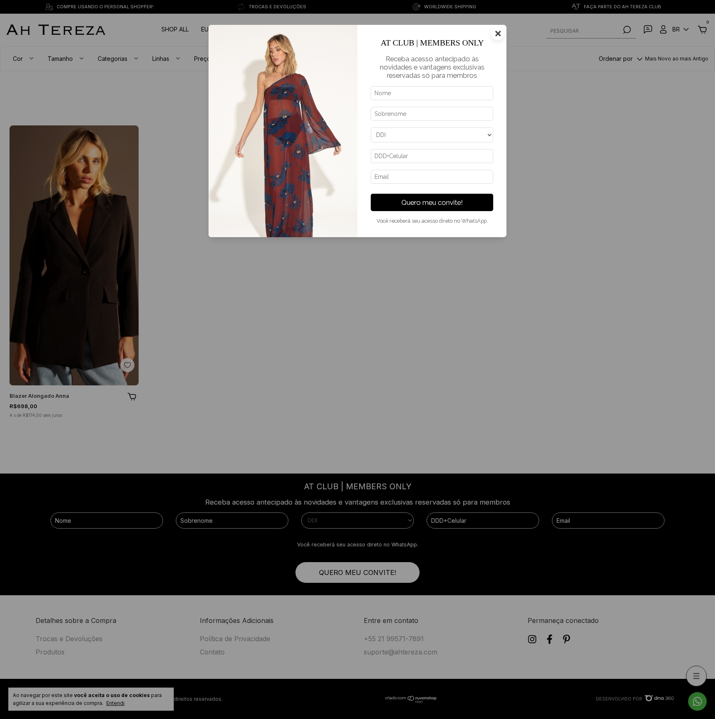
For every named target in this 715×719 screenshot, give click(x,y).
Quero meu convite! (432, 202)
